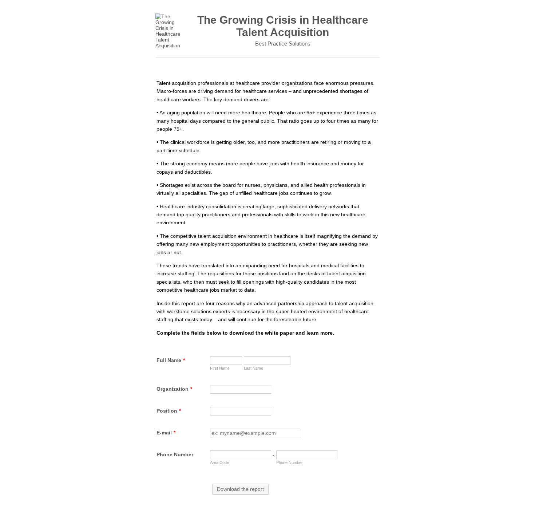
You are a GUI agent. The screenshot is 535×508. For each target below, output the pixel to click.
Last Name (253, 368)
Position (168, 411)
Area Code (219, 462)
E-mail (165, 433)
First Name (220, 368)
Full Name (170, 360)
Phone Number (174, 454)
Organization (174, 389)
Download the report (240, 489)
